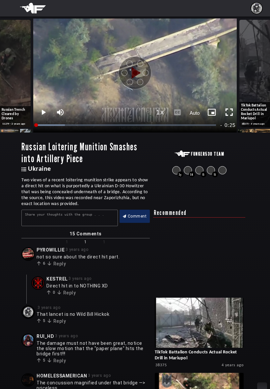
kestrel (57, 279)
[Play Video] (135, 70)
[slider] (126, 125)
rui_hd (45, 336)
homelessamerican (62, 375)
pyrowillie (51, 250)
